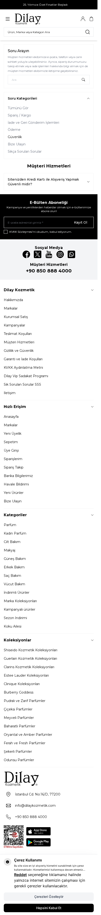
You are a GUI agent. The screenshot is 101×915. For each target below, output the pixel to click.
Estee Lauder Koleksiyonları (26, 675)
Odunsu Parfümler (19, 760)
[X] (37, 254)
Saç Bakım (12, 576)
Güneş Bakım (15, 559)
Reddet (20, 874)
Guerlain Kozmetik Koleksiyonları (30, 658)
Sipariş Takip (13, 467)
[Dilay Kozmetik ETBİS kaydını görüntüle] (13, 836)
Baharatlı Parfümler (19, 726)
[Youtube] (49, 254)
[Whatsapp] (71, 254)
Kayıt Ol (80, 222)
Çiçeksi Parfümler (18, 709)
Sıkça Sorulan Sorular (25, 151)
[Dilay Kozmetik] (49, 778)
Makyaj (9, 550)
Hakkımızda (13, 300)
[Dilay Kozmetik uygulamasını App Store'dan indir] (38, 831)
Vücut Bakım (14, 584)
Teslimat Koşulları (18, 334)
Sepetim (11, 442)
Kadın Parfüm (15, 533)
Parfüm (10, 525)
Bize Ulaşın (17, 144)
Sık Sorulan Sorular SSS (22, 384)
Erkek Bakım (14, 567)
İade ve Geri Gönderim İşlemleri (33, 122)
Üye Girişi (11, 450)
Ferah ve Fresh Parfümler (24, 743)
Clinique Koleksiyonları (22, 684)
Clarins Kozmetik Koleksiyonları (29, 667)
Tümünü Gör (18, 108)
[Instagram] (60, 254)
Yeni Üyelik (12, 433)
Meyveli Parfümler (19, 718)
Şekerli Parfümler (18, 751)
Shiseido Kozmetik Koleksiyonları (30, 650)
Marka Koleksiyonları (20, 601)
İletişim (10, 393)
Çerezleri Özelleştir (48, 897)
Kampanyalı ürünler (19, 609)
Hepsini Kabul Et (48, 908)
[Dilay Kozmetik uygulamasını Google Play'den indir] (38, 842)
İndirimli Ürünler (16, 592)
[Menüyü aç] (8, 19)
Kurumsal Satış (16, 317)
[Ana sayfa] (36, 18)
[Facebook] (26, 254)
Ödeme (14, 130)
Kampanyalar (14, 325)
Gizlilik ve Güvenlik (19, 351)
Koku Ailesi (12, 626)
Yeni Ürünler (13, 493)
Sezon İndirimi (15, 618)
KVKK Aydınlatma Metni (23, 367)
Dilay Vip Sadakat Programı (26, 376)
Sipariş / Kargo (19, 115)
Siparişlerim (13, 459)
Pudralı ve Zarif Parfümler (24, 701)
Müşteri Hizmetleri (19, 342)
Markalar (11, 308)
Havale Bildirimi (16, 484)
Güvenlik (15, 137)
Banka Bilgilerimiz (18, 476)
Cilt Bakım (12, 542)
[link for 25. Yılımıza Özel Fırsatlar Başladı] (48, 4)
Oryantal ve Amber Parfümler (28, 735)
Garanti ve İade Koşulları (23, 359)
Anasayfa (11, 417)
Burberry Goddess (18, 692)
